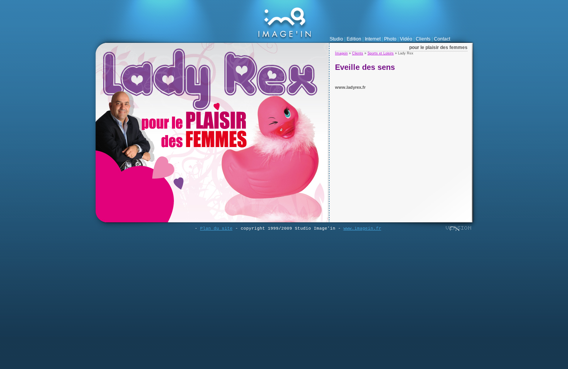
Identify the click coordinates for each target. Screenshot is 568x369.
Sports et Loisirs (380, 53)
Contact (442, 39)
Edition (354, 39)
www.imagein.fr (362, 228)
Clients (423, 39)
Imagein (341, 53)
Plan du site (216, 228)
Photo (390, 39)
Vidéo (406, 39)
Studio (336, 39)
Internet (373, 39)
